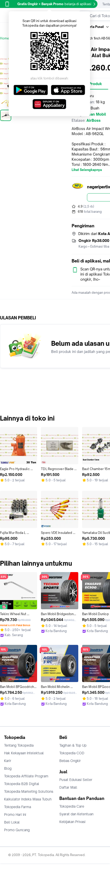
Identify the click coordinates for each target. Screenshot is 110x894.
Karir (7, 761)
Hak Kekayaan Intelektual (24, 753)
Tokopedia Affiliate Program (26, 776)
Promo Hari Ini (15, 814)
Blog (8, 768)
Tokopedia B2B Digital (21, 784)
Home (4, 38)
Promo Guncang (17, 830)
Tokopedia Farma (17, 807)
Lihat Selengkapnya (87, 170)
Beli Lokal (12, 822)
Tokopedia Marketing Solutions (28, 791)
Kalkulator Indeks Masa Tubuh (28, 799)
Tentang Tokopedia (19, 745)
